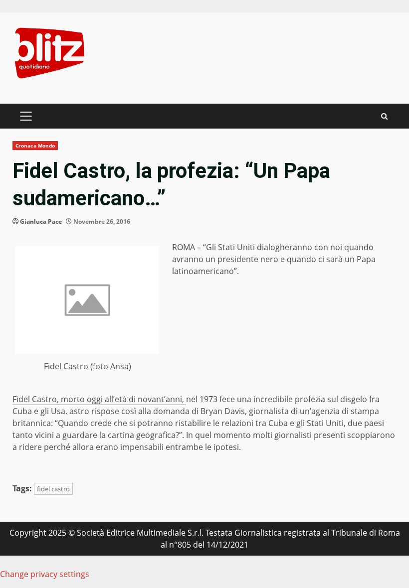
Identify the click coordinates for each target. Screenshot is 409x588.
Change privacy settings (44, 574)
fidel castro (53, 488)
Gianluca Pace (41, 221)
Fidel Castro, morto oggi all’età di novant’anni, (99, 399)
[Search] (384, 116)
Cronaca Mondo (35, 145)
